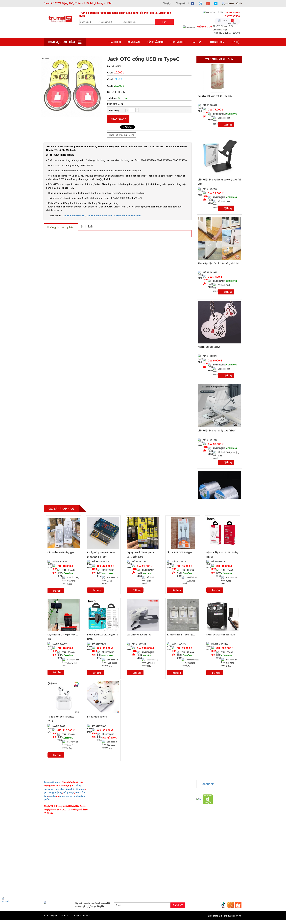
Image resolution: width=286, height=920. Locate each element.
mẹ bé (52, 796)
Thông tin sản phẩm (60, 227)
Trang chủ (114, 42)
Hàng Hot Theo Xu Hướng (121, 135)
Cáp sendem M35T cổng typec (61, 552)
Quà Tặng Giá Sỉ (125, 887)
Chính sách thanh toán (157, 797)
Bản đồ (238, 3)
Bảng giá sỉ (133, 42)
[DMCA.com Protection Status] (208, 799)
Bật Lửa (234, 879)
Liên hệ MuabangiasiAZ (106, 797)
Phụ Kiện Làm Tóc (141, 875)
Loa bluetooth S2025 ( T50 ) (139, 634)
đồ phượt (68, 792)
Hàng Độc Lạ (175, 879)
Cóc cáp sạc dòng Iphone (133, 879)
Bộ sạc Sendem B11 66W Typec (181, 634)
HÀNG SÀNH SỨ (202, 871)
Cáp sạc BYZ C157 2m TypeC (179, 552)
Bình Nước (50, 875)
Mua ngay (118, 118)
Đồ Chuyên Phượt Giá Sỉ (198, 887)
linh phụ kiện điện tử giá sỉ (70, 789)
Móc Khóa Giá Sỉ (76, 887)
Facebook (207, 784)
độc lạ (58, 792)
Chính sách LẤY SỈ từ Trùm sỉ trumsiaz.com (166, 787)
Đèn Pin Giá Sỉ (118, 891)
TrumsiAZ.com (52, 782)
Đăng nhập (181, 3)
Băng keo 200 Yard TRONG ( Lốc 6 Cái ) (215, 96)
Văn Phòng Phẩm (85, 875)
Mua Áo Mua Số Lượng (98, 891)
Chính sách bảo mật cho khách (160, 807)
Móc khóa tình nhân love (209, 346)
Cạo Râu (157, 875)
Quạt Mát (179, 887)
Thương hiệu (177, 42)
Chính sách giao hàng (157, 792)
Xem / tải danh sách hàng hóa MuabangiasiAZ (167, 821)
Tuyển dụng (101, 816)
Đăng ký (167, 3)
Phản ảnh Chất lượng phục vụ (109, 807)
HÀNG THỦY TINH (222, 871)
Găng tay (92, 887)
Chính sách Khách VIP (99, 215)
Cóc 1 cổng (216, 875)
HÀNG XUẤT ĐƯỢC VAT (54, 871)
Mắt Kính (133, 891)
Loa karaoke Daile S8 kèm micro (220, 634)
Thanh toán (217, 42)
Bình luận (87, 226)
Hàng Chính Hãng (157, 879)
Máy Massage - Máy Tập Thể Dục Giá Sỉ (153, 887)
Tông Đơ (168, 875)
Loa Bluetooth (103, 875)
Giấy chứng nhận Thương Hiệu (160, 816)
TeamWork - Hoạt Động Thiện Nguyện (112, 821)
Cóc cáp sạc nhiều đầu (55, 879)
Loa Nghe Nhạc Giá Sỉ (55, 883)
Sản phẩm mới (155, 42)
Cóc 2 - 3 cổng (200, 875)
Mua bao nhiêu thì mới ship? (108, 802)
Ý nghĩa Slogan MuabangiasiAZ (109, 792)
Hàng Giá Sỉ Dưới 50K (55, 887)
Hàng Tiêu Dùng (121, 875)
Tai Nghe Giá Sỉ (219, 879)
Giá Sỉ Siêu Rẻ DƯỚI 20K (112, 871)
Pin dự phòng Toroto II (97, 716)
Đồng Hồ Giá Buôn (53, 891)
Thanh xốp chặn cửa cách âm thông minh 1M (218, 263)
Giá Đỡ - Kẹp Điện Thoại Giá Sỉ (109, 883)
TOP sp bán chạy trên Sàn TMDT (83, 871)
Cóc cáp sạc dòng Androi (107, 879)
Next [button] (245, 281)
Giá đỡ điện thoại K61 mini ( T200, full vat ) (217, 430)
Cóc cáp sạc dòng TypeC (81, 879)
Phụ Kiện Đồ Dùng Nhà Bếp (168, 883)
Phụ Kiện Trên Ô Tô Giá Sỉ (80, 883)
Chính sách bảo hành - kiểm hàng (161, 802)
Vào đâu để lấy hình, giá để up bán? (111, 811)
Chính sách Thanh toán (127, 215)
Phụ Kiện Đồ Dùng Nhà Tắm (139, 883)
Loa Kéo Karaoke (192, 883)
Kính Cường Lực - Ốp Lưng (197, 879)
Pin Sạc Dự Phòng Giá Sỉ (224, 887)
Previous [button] (193, 281)
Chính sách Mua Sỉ (74, 215)
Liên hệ (235, 42)
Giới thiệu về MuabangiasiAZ (109, 787)
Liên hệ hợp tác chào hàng (158, 811)
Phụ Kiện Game (107, 887)
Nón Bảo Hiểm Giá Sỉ (213, 883)
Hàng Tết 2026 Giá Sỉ (136, 871)
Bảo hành (197, 42)
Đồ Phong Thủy (66, 875)
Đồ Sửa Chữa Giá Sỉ (74, 891)
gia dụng (49, 792)
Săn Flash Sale (157, 871)
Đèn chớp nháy (183, 875)
